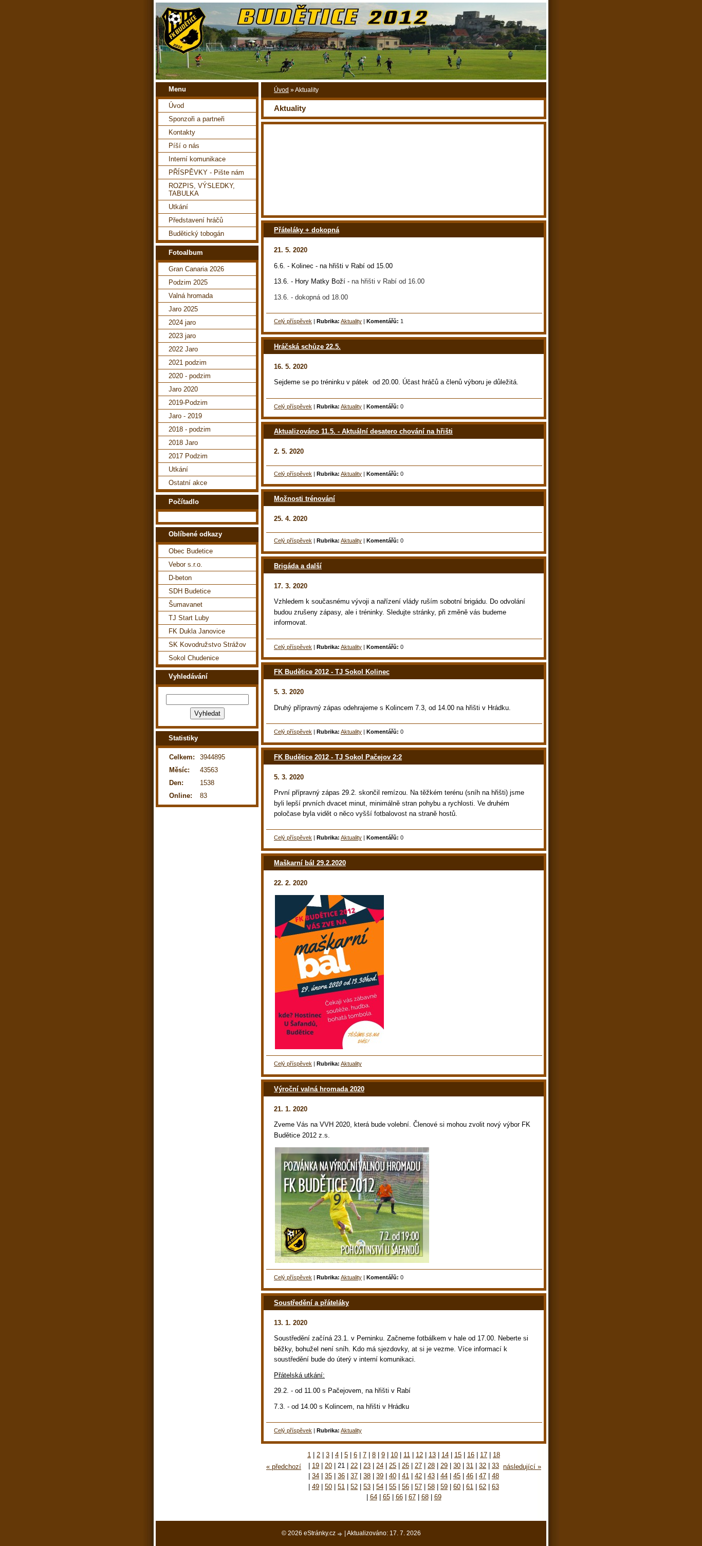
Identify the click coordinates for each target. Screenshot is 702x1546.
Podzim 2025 (188, 282)
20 (328, 1465)
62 (482, 1487)
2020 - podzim (190, 376)
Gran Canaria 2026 (196, 269)
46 (469, 1476)
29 (444, 1465)
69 (437, 1497)
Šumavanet (185, 604)
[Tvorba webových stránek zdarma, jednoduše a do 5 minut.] (340, 1534)
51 (341, 1487)
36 (341, 1476)
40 (392, 1476)
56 (405, 1487)
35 (328, 1476)
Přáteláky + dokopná (306, 230)
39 (379, 1476)
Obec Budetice (191, 551)
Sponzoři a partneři (197, 119)
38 (367, 1476)
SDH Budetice (190, 591)
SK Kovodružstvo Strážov (207, 644)
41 (405, 1476)
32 (482, 1465)
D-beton (180, 578)
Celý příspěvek (293, 321)
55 (392, 1487)
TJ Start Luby (189, 618)
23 (367, 1465)
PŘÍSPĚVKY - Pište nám (206, 172)
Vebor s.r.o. (185, 564)
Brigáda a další (298, 566)
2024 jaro (182, 322)
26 (405, 1465)
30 (456, 1465)
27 (418, 1465)
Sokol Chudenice (194, 658)
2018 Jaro (183, 442)
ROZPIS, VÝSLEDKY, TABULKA (202, 189)
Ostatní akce (188, 483)
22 (354, 1465)
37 (354, 1476)
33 (495, 1465)
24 (379, 1465)
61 (469, 1487)
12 (419, 1455)
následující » (522, 1466)
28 (431, 1465)
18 (496, 1455)
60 (456, 1487)
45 (456, 1476)
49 (315, 1487)
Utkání (178, 207)
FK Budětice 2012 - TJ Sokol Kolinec (332, 672)
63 (495, 1487)
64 (373, 1497)
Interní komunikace (197, 159)
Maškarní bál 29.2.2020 (310, 863)
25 (392, 1465)
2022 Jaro (183, 349)
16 (470, 1455)
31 (469, 1465)
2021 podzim (188, 362)
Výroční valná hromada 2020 (319, 1089)
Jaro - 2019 (185, 416)
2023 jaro (182, 336)
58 (431, 1487)
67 (412, 1497)
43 (431, 1476)
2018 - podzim (190, 429)
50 (328, 1487)
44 (444, 1476)
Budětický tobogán (196, 233)
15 (457, 1455)
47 (482, 1476)
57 (418, 1487)
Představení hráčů (196, 220)
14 (445, 1455)
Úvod (281, 90)
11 (406, 1455)
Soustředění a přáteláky (311, 1303)
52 (354, 1487)
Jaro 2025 (183, 309)
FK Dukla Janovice (197, 631)
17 (483, 1455)
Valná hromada (191, 296)
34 (315, 1476)
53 (367, 1487)
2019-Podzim (188, 402)
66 (399, 1497)
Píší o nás (184, 146)
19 (315, 1465)
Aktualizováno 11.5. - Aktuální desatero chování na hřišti (363, 431)
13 (432, 1455)
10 (394, 1455)
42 (418, 1476)
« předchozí (283, 1466)
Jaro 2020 (183, 389)
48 (495, 1476)
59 (444, 1487)
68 (425, 1497)
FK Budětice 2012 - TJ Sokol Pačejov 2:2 (338, 757)
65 (386, 1497)
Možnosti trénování (304, 498)
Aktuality (351, 321)
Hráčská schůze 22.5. (307, 346)
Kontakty (182, 132)
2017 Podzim (188, 456)
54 (379, 1487)
